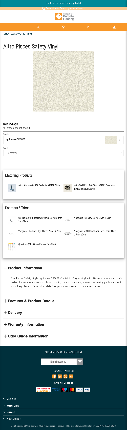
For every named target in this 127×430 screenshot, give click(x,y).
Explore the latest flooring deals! (63, 3)
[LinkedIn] (60, 376)
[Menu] (12, 27)
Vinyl (29, 34)
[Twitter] (65, 376)
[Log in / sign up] (114, 27)
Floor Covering (17, 34)
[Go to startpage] (65, 16)
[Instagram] (71, 376)
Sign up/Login (10, 124)
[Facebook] (54, 376)
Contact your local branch (72, 8)
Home (5, 34)
